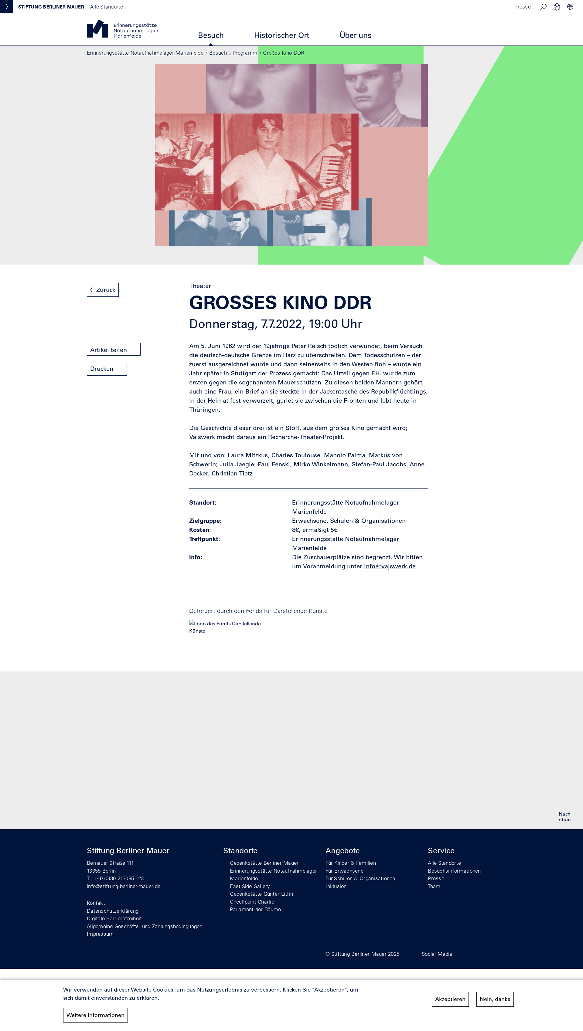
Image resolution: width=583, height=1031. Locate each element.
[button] (543, 6)
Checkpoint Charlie (252, 901)
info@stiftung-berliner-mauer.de (123, 886)
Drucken (101, 368)
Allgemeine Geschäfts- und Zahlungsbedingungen (145, 926)
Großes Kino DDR (283, 52)
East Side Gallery (250, 886)
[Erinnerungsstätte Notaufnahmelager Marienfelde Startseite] (123, 36)
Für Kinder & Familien (351, 863)
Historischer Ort (281, 35)
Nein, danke (495, 999)
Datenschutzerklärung (112, 911)
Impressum (100, 934)
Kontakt (96, 903)
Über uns (355, 35)
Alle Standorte (444, 863)
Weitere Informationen (95, 1015)
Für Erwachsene (344, 870)
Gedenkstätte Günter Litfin (261, 894)
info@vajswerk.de (390, 566)
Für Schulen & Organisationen (360, 878)
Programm (245, 52)
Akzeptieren (450, 999)
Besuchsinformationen (454, 870)
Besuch (211, 35)
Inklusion (336, 886)
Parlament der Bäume (255, 909)
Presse (522, 6)
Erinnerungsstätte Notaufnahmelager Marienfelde (145, 52)
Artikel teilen (108, 349)
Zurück (105, 289)
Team (434, 886)
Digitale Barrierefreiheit (114, 918)
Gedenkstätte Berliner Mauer (264, 863)
